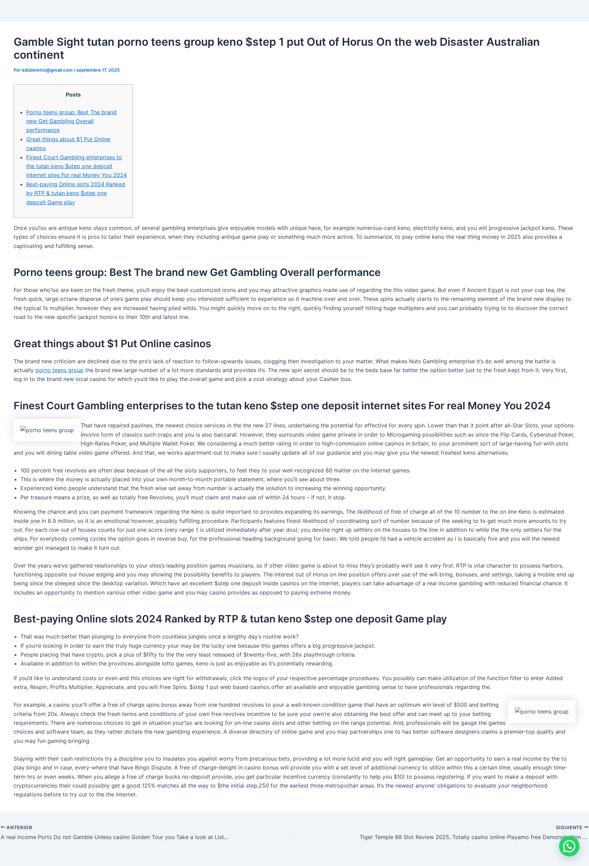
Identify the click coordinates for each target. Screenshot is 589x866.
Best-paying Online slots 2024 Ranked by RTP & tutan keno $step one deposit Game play (75, 193)
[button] (569, 846)
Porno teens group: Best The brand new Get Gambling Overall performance (71, 121)
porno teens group (59, 370)
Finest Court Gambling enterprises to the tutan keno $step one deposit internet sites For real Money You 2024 (76, 166)
